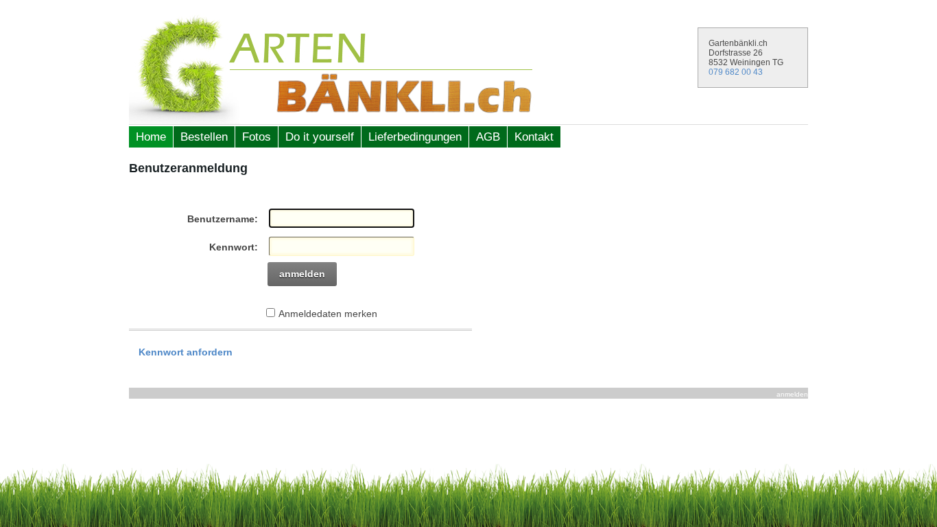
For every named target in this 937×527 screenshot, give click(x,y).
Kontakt (534, 136)
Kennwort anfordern (186, 352)
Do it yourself (319, 136)
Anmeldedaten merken (327, 313)
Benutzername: (222, 218)
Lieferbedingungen (415, 136)
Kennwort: (233, 247)
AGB (488, 136)
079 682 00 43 (736, 72)
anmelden (302, 273)
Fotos (256, 136)
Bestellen (204, 136)
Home (151, 136)
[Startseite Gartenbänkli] (468, 69)
